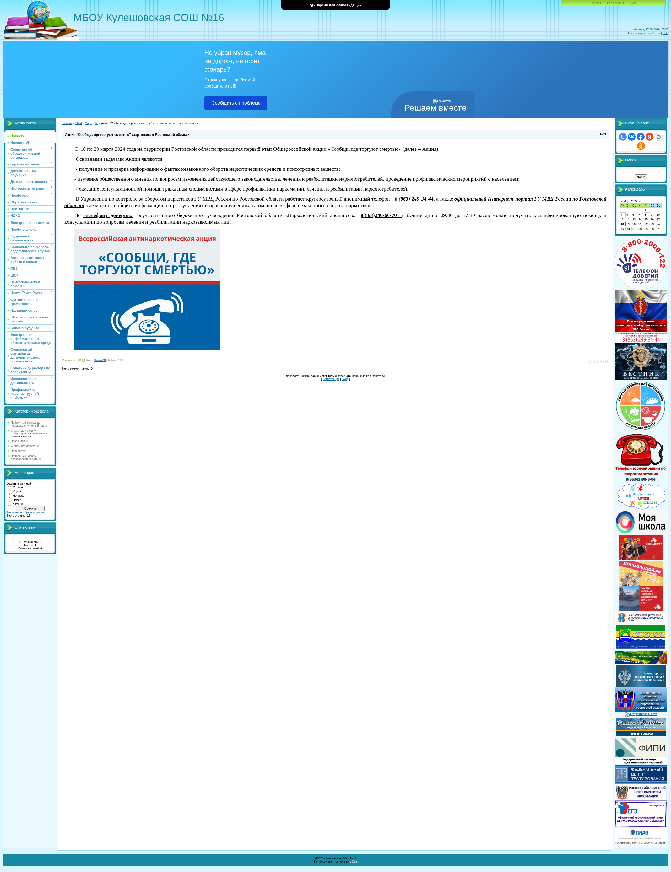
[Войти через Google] (658, 137)
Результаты (14, 512)
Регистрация (615, 2)
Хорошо (18, 491)
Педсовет (17, 450)
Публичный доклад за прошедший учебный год (27, 424)
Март (88, 123)
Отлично (18, 487)
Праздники (18, 440)
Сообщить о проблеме (236, 103)
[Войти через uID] (623, 137)
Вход (633, 2)
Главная (595, 2)
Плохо (17, 499)
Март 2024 (630, 201)
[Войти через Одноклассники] (641, 146)
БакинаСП (100, 360)
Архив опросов (34, 512)
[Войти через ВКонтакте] (632, 137)
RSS (665, 33)
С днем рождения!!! (23, 445)
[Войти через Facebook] (641, 137)
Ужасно (18, 504)
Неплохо (18, 495)
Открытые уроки (22, 430)
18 (96, 123)
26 (628, 229)
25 (622, 229)
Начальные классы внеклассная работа (24, 457)
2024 (78, 123)
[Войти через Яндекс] (649, 137)
